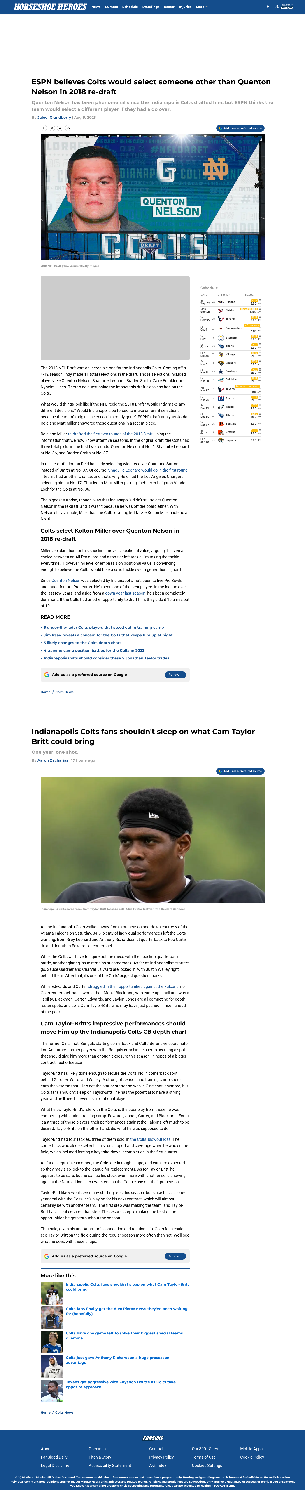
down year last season (125, 593)
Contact (156, 1448)
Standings (150, 7)
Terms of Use (204, 1457)
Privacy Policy (161, 1457)
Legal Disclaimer (56, 1465)
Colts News (64, 692)
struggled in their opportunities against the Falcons (133, 986)
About (46, 1448)
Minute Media (35, 1477)
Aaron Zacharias (52, 760)
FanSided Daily (54, 1457)
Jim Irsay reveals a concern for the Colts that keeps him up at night (108, 635)
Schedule (130, 7)
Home (46, 692)
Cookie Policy (252, 1457)
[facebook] (268, 6)
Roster (169, 7)
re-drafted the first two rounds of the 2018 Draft (110, 434)
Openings (97, 1448)
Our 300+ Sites (205, 1448)
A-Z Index (157, 1465)
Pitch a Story (100, 1457)
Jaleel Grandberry (54, 117)
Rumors (111, 7)
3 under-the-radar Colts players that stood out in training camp (104, 627)
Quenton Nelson (65, 580)
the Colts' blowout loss (149, 1139)
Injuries (185, 7)
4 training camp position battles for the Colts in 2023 (94, 650)
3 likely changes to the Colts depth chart (82, 643)
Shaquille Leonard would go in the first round (148, 470)
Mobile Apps (251, 1448)
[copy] (68, 128)
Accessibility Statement (110, 1465)
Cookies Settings (207, 1465)
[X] (277, 6)
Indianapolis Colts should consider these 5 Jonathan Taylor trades (106, 658)
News (95, 7)
